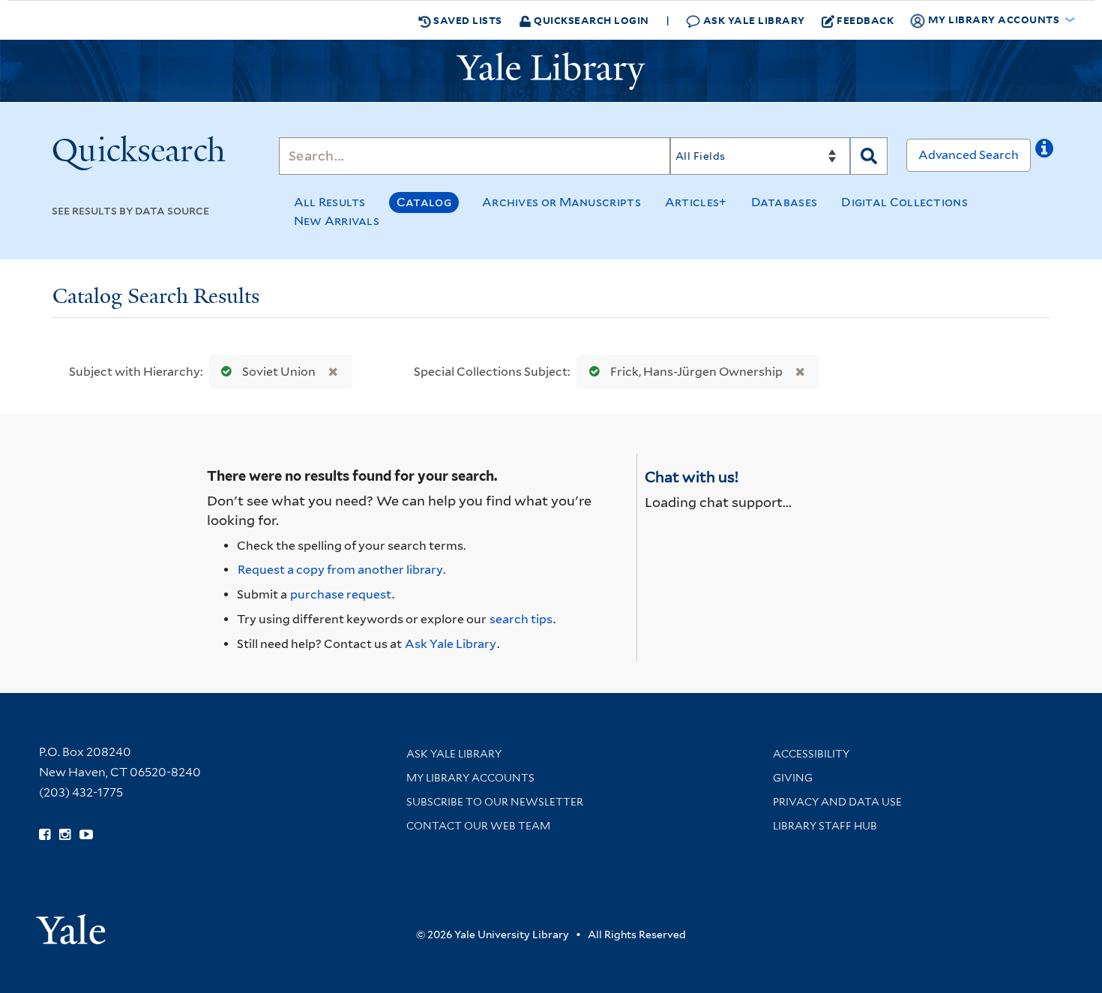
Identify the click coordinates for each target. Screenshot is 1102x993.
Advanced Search (968, 155)
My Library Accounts (470, 778)
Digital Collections (904, 202)
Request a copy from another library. (341, 569)
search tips (521, 619)
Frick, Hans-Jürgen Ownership (696, 371)
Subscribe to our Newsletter (494, 802)
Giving (793, 778)
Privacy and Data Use (837, 802)
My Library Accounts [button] (993, 19)
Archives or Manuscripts (561, 202)
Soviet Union (279, 371)
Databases (784, 202)
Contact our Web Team (478, 826)
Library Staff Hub (825, 826)
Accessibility (811, 754)
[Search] (869, 156)
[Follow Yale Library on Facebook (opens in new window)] (44, 835)
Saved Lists (466, 20)
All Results (330, 202)
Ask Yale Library (752, 20)
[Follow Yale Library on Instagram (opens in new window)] (64, 835)
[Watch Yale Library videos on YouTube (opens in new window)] (86, 835)
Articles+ (696, 202)
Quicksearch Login (590, 20)
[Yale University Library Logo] (551, 71)
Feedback (865, 20)
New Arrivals (337, 221)
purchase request (340, 594)
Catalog (424, 202)
